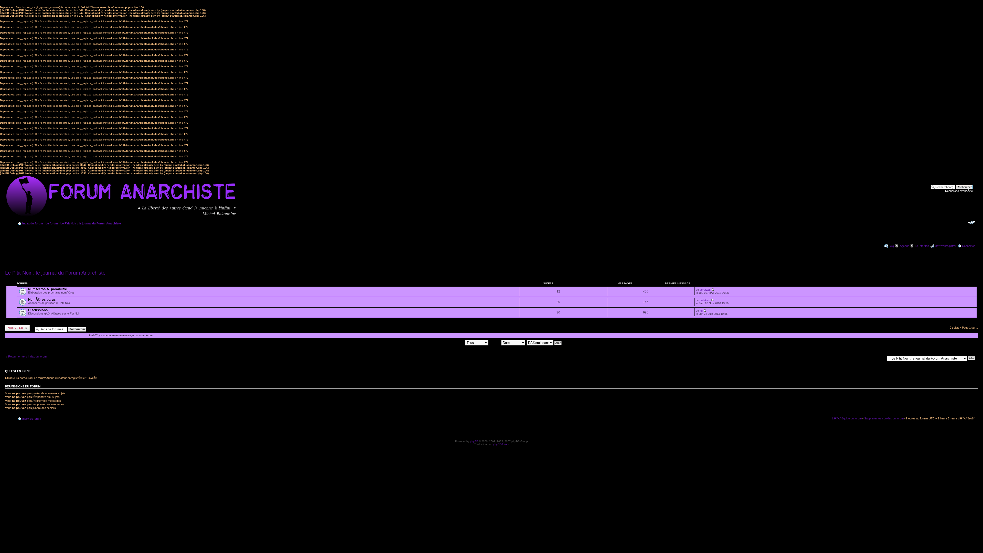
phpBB (474, 441)
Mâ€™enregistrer (945, 245)
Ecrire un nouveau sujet (16, 328)
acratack (705, 289)
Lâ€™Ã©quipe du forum (847, 418)
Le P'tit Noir (922, 245)
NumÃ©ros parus (42, 299)
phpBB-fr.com (501, 444)
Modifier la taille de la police (971, 222)
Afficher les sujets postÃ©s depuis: (443, 342)
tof (701, 310)
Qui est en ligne (17, 371)
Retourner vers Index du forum (27, 356)
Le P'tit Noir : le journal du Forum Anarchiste (90, 223)
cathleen (705, 300)
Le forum (52, 223)
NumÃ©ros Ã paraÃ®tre (47, 289)
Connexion (968, 245)
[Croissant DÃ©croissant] (544, 342)
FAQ (891, 245)
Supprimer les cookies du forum (884, 418)
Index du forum (32, 223)
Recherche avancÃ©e (959, 190)
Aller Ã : (880, 358)
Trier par (495, 342)
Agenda (904, 245)
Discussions (38, 310)
